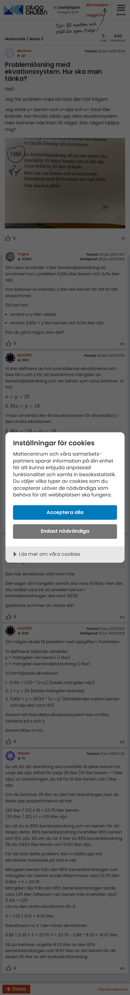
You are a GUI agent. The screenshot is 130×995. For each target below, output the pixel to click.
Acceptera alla (65, 512)
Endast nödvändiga (65, 531)
